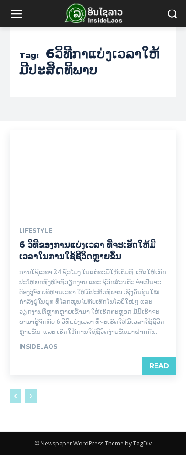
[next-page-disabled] (31, 396)
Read (159, 366)
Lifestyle (35, 231)
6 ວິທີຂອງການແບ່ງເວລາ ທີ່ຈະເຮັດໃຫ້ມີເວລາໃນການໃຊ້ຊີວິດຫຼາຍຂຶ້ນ (87, 250)
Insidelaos (38, 346)
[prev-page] (15, 396)
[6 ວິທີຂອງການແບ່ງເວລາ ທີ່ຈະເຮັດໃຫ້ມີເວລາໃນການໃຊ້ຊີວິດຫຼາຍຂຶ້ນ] (93, 172)
